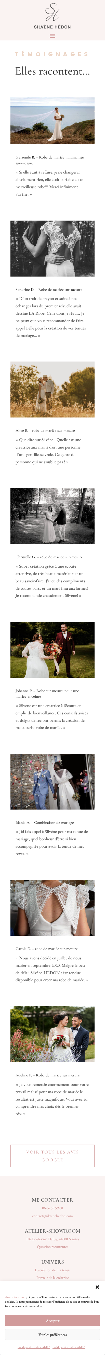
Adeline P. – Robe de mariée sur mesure (48, 1075)
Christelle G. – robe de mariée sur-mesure (49, 556)
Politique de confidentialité (34, 1347)
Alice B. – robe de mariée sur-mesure (45, 430)
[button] (97, 1287)
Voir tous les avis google (52, 1156)
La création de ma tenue (52, 1269)
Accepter (52, 1320)
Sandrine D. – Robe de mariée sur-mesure (49, 289)
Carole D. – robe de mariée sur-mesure (47, 948)
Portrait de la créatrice (52, 1277)
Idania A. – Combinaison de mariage (45, 822)
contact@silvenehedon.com (52, 1215)
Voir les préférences (52, 1334)
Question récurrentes (52, 1246)
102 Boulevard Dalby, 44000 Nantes (52, 1238)
